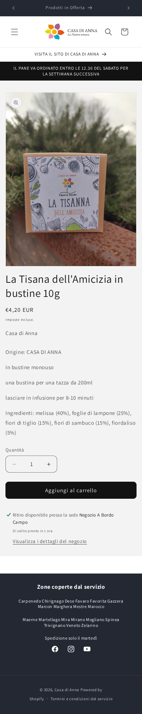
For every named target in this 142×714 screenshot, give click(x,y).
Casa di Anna (67, 689)
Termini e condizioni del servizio (82, 698)
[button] (15, 32)
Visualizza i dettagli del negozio (50, 541)
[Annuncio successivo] (129, 8)
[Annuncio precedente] (13, 8)
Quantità (14, 450)
